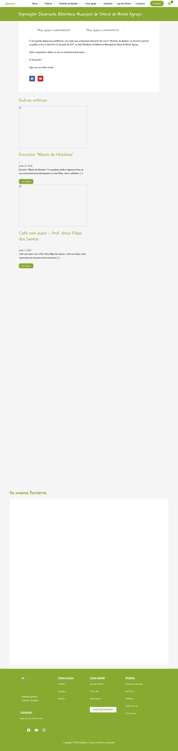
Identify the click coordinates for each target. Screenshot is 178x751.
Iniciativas (108, 3)
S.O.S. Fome (130, 713)
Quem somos (65, 677)
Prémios (61, 684)
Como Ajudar (97, 677)
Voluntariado (95, 698)
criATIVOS (129, 691)
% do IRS (95, 691)
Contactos (140, 3)
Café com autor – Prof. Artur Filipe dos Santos (50, 236)
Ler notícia (26, 181)
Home (35, 3)
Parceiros (62, 691)
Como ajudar (91, 3)
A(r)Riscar (129, 698)
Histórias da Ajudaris (68, 3)
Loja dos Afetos (124, 3)
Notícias (61, 698)
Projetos (48, 3)
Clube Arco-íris (131, 706)
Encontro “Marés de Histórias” (46, 154)
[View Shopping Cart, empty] (169, 3)
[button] (39, 3)
